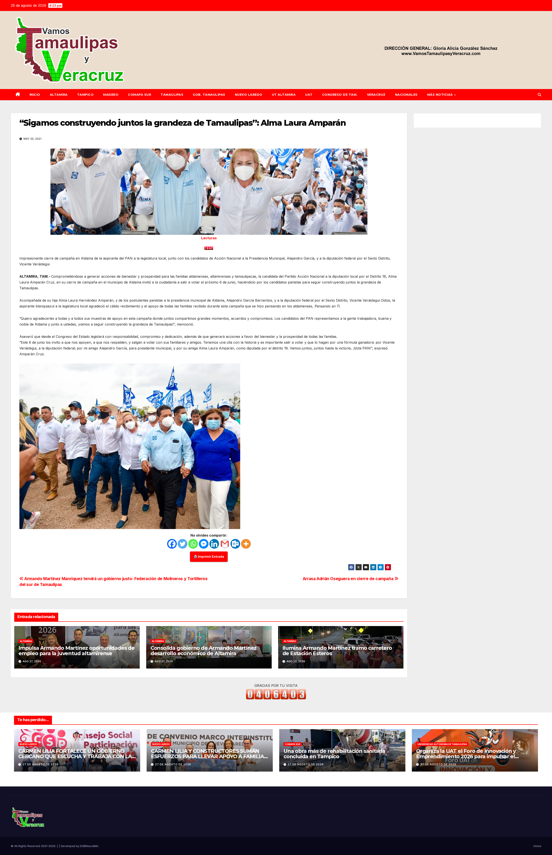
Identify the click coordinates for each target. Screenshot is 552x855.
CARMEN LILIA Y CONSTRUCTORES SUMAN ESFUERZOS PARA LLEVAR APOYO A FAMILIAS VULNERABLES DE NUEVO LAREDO (209, 756)
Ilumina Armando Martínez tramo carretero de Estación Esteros (337, 650)
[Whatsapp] (193, 544)
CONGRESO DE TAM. (340, 95)
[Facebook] (172, 544)
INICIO (35, 95)
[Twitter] (182, 544)
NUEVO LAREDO (248, 95)
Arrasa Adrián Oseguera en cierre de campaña (348, 578)
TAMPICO (85, 95)
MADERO (110, 95)
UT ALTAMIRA (284, 95)
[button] (539, 94)
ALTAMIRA (59, 95)
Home (537, 846)
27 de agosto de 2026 (40, 764)
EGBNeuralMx (89, 846)
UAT (309, 95)
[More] (246, 544)
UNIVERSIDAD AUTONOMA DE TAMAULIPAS (442, 744)
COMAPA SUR (139, 95)
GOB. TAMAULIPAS (209, 95)
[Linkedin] (214, 544)
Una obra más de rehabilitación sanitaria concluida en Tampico (334, 753)
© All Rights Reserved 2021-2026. (34, 846)
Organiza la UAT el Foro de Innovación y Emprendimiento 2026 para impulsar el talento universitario (466, 756)
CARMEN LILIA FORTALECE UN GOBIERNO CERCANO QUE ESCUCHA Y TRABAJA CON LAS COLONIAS (76, 756)
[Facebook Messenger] (204, 544)
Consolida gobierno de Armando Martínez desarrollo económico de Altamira (203, 650)
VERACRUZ (376, 95)
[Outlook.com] (235, 544)
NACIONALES (406, 95)
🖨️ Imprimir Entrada (209, 556)
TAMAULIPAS (172, 95)
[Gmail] (225, 544)
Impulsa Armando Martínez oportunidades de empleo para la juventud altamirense (77, 650)
